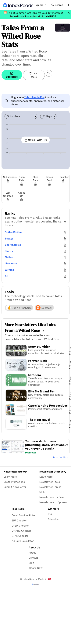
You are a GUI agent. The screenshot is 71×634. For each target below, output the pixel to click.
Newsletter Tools (49, 481)
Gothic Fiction (13, 232)
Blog (31, 562)
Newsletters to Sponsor (53, 502)
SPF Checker (19, 520)
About (32, 552)
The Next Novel (39, 420)
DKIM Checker (20, 525)
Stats (42, 492)
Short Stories (13, 244)
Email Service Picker (24, 515)
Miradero (34, 375)
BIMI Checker (20, 535)
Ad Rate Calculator (23, 541)
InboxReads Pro (34, 97)
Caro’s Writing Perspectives (48, 405)
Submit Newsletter (15, 487)
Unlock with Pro (37, 139)
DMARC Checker (21, 530)
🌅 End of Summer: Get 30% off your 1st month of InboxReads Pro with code (33, 14)
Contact (33, 557)
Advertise (53, 519)
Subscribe (12, 76)
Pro (50, 514)
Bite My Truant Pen (41, 391)
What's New (36, 568)
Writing (9, 269)
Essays (9, 238)
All (6, 276)
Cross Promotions (14, 481)
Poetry (9, 251)
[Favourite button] (49, 73)
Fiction (9, 257)
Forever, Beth (37, 361)
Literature (11, 263)
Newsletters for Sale (51, 497)
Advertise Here (60, 457)
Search (59, 5)
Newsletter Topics (50, 487)
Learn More (35, 75)
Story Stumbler (39, 346)
